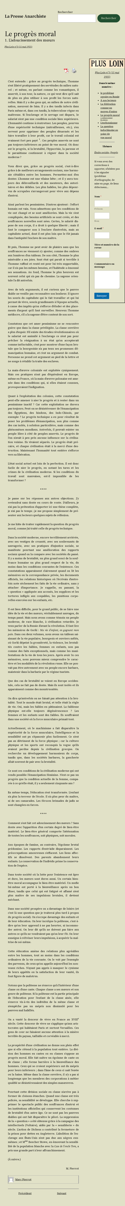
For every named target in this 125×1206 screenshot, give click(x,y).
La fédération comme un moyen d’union (108, 107)
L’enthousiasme (108, 122)
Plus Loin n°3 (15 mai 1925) (18, 46)
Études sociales (101, 152)
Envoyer (102, 296)
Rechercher (65, 12)
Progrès (114, 152)
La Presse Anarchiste (25, 16)
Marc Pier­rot (23, 1179)
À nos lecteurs (108, 100)
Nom (96, 221)
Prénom (98, 209)
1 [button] (39, 139)
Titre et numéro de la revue (106, 246)
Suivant (61, 1193)
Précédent (25, 1193)
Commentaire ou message (104, 265)
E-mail (99, 228)
